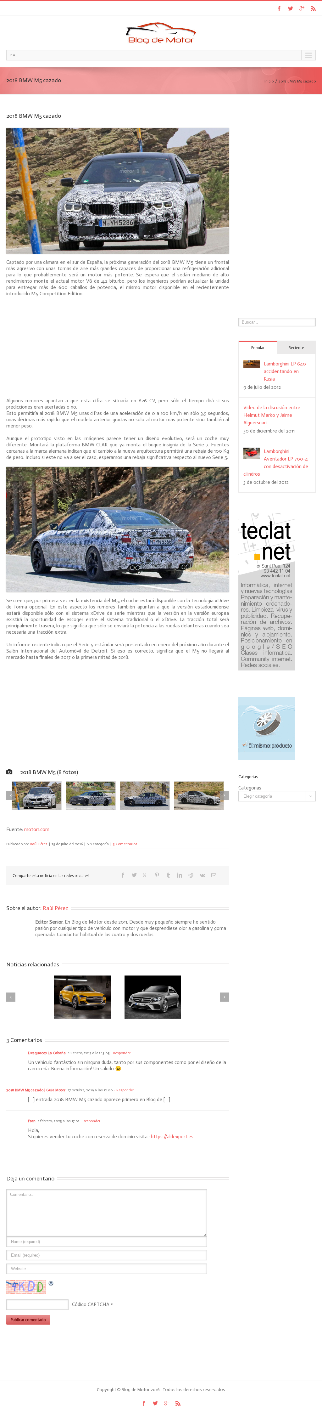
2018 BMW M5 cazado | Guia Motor (35, 1090)
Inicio (269, 81)
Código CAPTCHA (90, 1304)
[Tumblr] (168, 875)
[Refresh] (51, 1283)
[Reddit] (190, 875)
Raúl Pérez (38, 844)
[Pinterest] (156, 875)
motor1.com (36, 829)
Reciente (296, 347)
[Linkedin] (179, 875)
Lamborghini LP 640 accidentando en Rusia (285, 371)
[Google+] (301, 8)
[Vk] (202, 875)
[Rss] (313, 8)
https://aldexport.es (172, 1137)
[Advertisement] (117, 347)
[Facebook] (279, 8)
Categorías (249, 788)
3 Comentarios (125, 844)
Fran (32, 1121)
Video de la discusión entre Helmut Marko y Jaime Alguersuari (271, 415)
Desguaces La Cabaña (47, 1053)
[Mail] (213, 875)
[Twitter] (290, 8)
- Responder (119, 1053)
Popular (257, 347)
